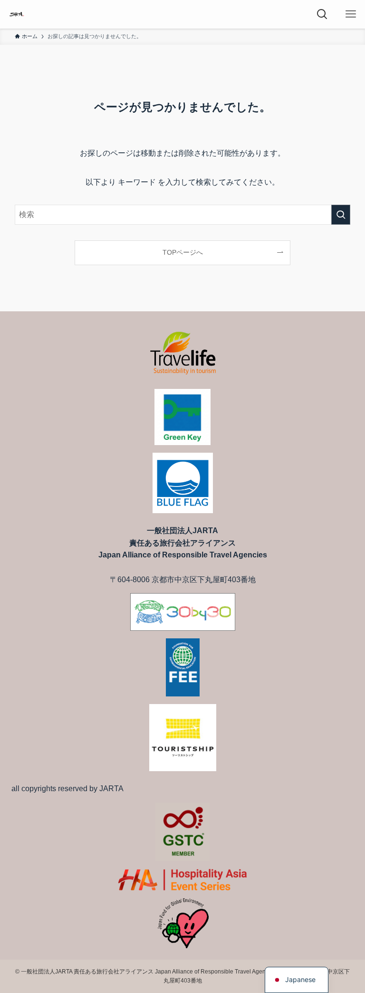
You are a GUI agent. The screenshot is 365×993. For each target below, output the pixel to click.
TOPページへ (183, 252)
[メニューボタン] (350, 14)
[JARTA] (16, 14)
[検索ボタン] (322, 14)
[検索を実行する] (340, 215)
